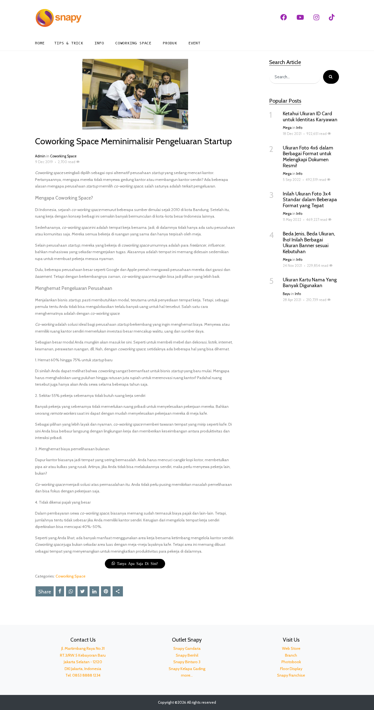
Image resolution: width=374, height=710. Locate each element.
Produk (170, 43)
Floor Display (291, 668)
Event (194, 43)
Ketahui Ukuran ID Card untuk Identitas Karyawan (310, 117)
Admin (40, 156)
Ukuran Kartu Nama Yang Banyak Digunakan (310, 283)
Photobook (291, 661)
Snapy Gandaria (187, 648)
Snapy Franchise (291, 675)
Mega (287, 128)
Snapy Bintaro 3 (186, 661)
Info (99, 43)
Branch (291, 655)
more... (187, 675)
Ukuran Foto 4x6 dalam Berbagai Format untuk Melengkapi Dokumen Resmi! (308, 157)
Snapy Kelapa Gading (187, 668)
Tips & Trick (68, 43)
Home (40, 43)
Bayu (286, 294)
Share (44, 592)
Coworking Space (133, 43)
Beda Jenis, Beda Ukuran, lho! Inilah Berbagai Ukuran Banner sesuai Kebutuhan (309, 243)
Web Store (291, 648)
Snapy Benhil (187, 655)
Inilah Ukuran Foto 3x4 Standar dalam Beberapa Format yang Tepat (310, 200)
